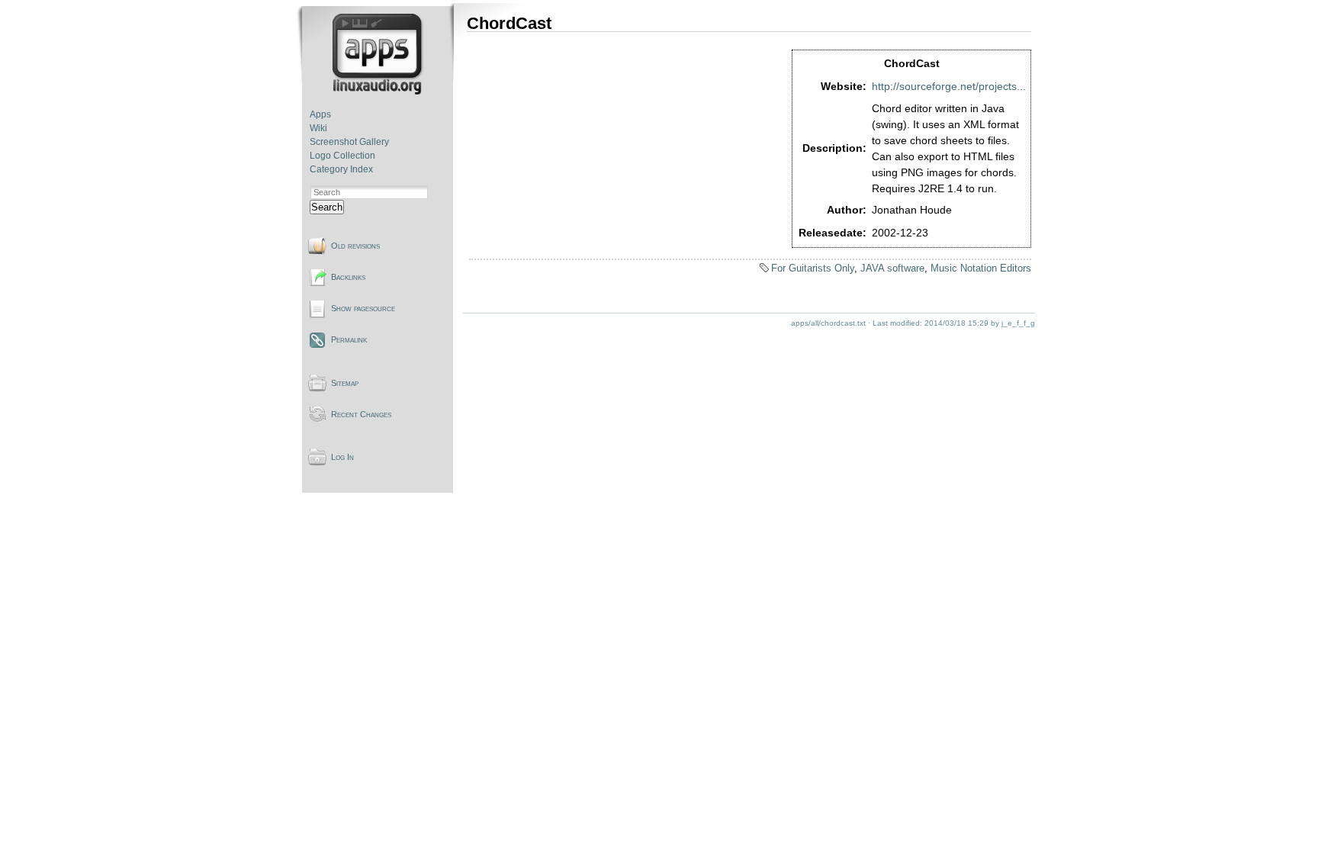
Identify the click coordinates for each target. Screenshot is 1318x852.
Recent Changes (361, 414)
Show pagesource (363, 308)
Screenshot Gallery (349, 142)
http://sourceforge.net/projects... (949, 86)
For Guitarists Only (812, 268)
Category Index (341, 169)
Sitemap (344, 382)
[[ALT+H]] (379, 91)
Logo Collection (342, 155)
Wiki (318, 128)
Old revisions (355, 245)
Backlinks (348, 276)
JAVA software (892, 268)
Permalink (349, 339)
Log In (342, 456)
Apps (320, 114)
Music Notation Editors (981, 268)
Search (326, 207)
